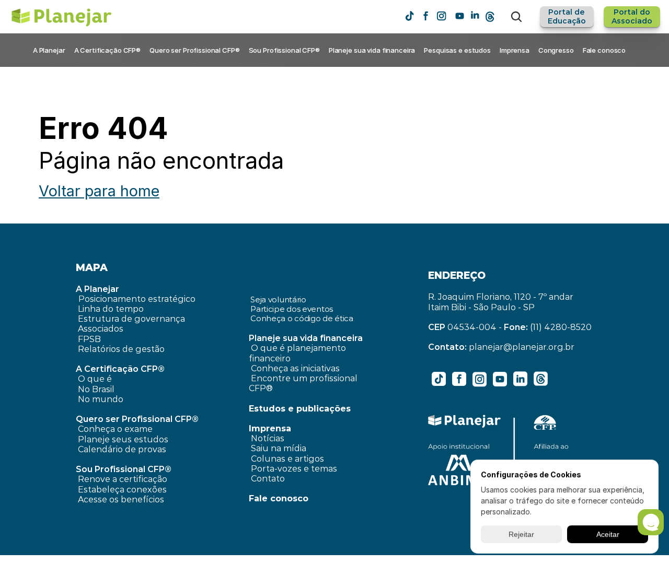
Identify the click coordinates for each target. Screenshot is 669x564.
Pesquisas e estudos (457, 50)
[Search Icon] (516, 16)
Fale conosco (604, 50)
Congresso (556, 50)
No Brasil (96, 389)
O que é (95, 379)
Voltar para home (99, 191)
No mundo (100, 399)
